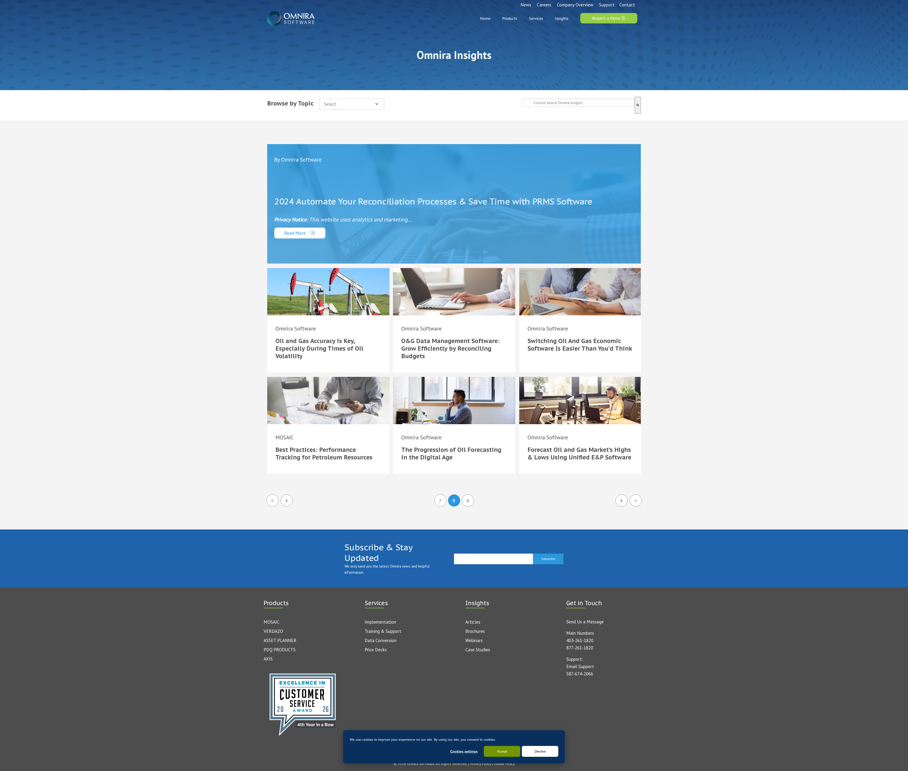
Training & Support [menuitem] (383, 631)
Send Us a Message (585, 622)
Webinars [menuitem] (474, 640)
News (525, 5)
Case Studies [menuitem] (477, 649)
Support (607, 5)
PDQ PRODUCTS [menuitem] (280, 649)
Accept (502, 751)
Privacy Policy (480, 763)
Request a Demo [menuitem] (606, 18)
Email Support (580, 666)
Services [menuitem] (536, 18)
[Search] (638, 105)
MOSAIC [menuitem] (271, 622)
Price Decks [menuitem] (376, 649)
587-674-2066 (579, 674)
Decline (540, 751)
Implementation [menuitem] (380, 622)
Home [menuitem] (485, 18)
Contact (627, 5)
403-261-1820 (579, 640)
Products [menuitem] (509, 18)
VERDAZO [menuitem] (273, 631)
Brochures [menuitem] (475, 631)
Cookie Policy (504, 763)
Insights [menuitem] (561, 18)
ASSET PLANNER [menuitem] (280, 640)
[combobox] (579, 103)
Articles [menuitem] (472, 622)
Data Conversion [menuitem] (381, 640)
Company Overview (575, 5)
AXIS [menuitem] (268, 659)
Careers (544, 5)
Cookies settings (464, 751)
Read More (295, 233)
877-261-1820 (579, 648)
